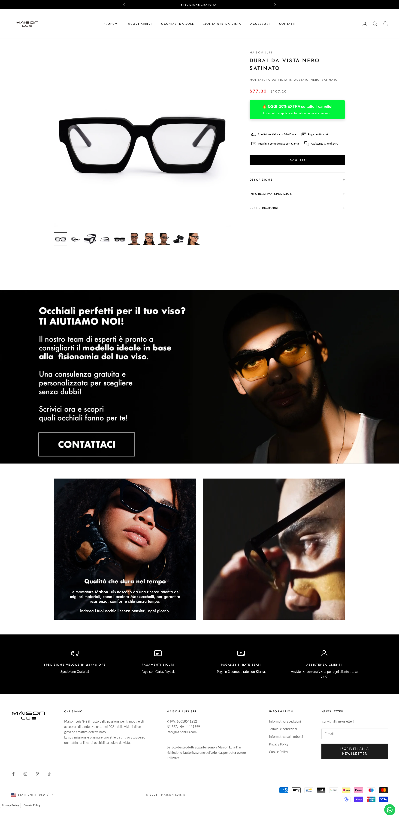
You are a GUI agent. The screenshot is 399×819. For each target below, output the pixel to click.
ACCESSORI (260, 24)
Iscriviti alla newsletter (354, 751)
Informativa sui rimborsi (286, 737)
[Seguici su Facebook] (13, 774)
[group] (199, 377)
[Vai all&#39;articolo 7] (149, 238)
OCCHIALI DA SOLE (177, 24)
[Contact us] (389, 809)
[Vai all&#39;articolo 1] (60, 238)
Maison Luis (261, 52)
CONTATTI (287, 24)
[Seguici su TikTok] (49, 774)
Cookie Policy (278, 752)
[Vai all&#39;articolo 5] (119, 238)
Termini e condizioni (283, 729)
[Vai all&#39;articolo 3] (90, 238)
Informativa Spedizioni (285, 721)
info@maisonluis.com (182, 732)
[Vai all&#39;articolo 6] (134, 238)
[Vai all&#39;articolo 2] (75, 238)
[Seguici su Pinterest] (37, 774)
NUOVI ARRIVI (140, 24)
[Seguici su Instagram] (25, 774)
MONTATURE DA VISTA (222, 24)
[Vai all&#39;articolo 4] (104, 238)
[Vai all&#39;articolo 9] (178, 238)
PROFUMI (111, 24)
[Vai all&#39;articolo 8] (163, 238)
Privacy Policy (278, 744)
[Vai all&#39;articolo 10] (193, 238)
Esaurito (297, 160)
